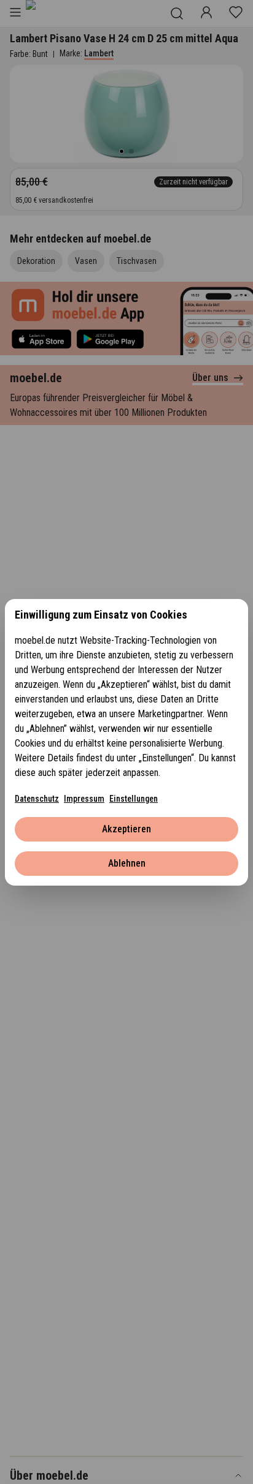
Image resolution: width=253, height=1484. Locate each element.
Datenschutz (37, 799)
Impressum (84, 799)
